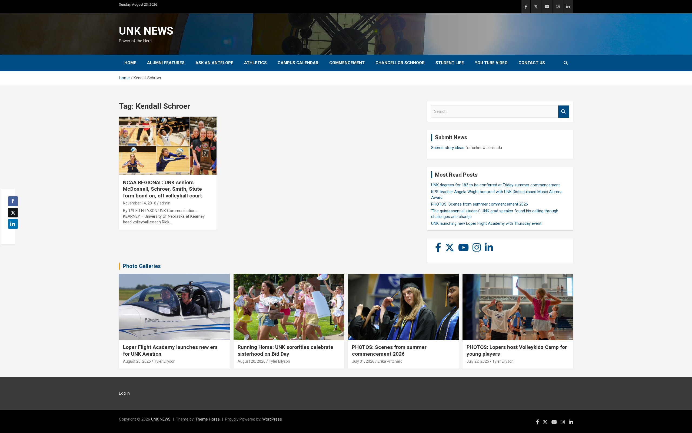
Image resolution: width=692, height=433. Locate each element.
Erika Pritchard (390, 361)
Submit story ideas (447, 147)
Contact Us (531, 62)
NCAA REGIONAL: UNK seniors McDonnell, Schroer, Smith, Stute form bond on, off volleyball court (162, 189)
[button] (11, 234)
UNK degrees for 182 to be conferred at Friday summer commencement (495, 185)
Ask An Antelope (214, 62)
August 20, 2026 (137, 361)
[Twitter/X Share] (13, 212)
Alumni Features (166, 62)
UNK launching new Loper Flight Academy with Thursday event (486, 223)
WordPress (272, 419)
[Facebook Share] (13, 201)
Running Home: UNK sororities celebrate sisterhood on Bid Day (285, 350)
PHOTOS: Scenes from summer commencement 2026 (479, 204)
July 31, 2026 (363, 361)
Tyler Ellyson (164, 361)
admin (164, 203)
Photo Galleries (142, 266)
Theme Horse (207, 419)
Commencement (347, 62)
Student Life (449, 62)
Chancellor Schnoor (400, 62)
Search (563, 111)
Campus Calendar (298, 62)
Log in (124, 393)
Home (130, 62)
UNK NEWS (146, 31)
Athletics (255, 62)
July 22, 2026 (478, 361)
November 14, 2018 (139, 203)
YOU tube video (491, 62)
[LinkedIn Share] (13, 224)
